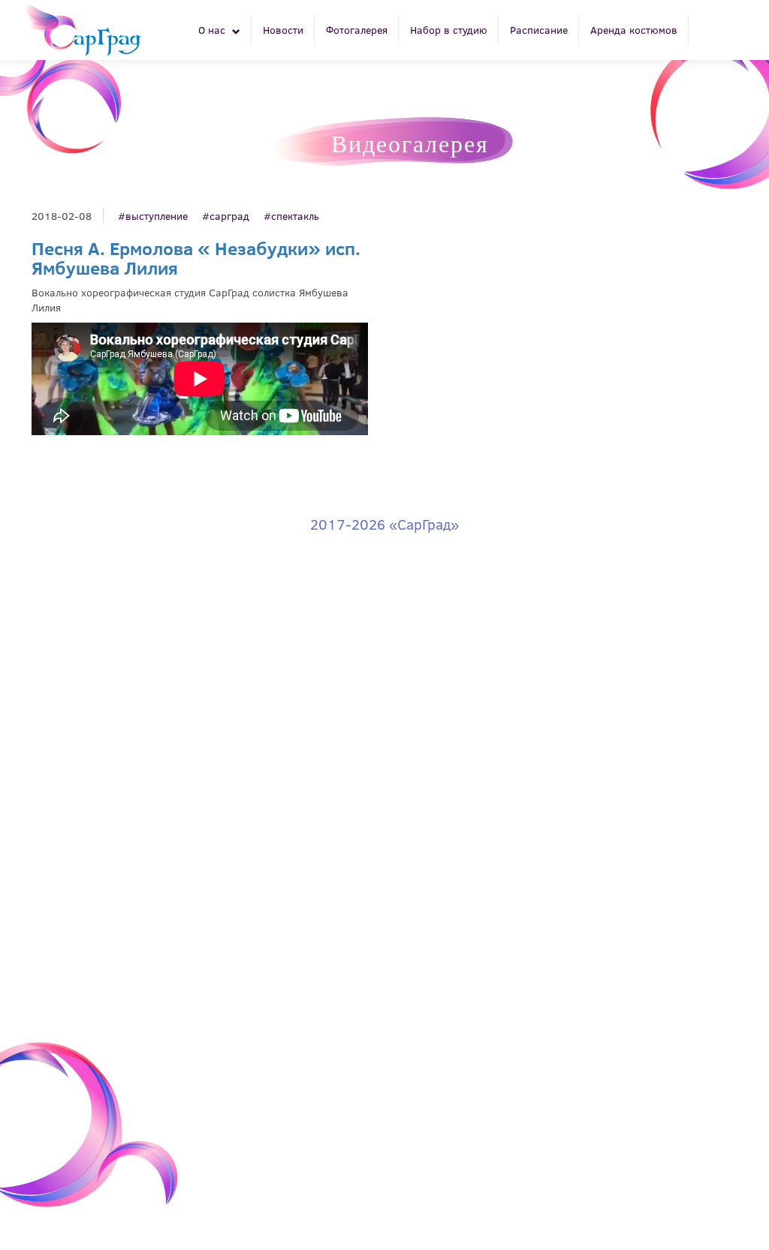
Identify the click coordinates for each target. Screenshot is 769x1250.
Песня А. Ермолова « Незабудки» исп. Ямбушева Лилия (196, 258)
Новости (283, 30)
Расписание (539, 30)
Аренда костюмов (633, 30)
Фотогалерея (357, 30)
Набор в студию (448, 30)
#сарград (225, 216)
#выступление (153, 216)
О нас (213, 30)
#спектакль (291, 216)
